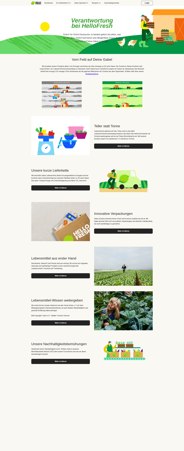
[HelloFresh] (36, 3)
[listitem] (61, 94)
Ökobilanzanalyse (91, 74)
